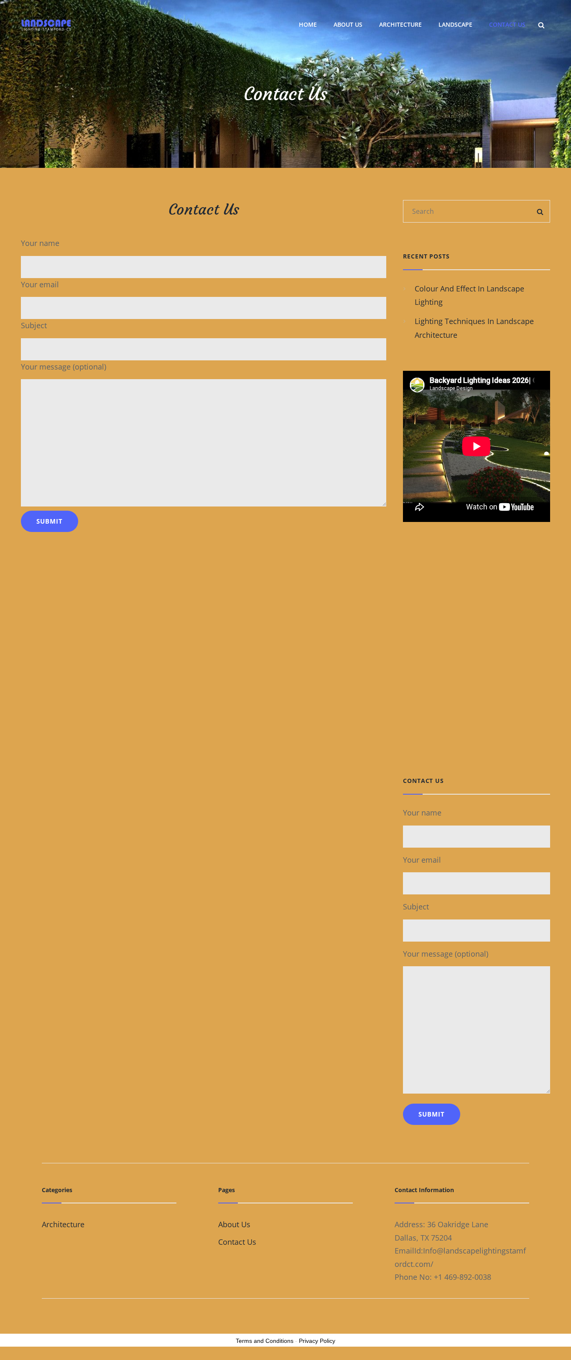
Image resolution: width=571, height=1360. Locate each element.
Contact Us (507, 24)
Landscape (455, 24)
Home (308, 24)
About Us (348, 24)
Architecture (400, 24)
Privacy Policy (317, 1340)
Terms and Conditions (264, 1340)
